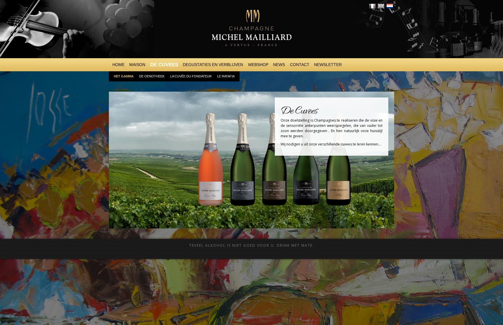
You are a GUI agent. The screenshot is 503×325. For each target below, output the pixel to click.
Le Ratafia (226, 76)
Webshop (258, 64)
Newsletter (328, 64)
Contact (299, 64)
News (279, 64)
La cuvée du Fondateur (191, 76)
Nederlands (389, 6)
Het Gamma (124, 76)
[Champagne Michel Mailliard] (251, 52)
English (381, 6)
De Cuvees (164, 65)
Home (118, 64)
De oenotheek (151, 76)
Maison (137, 64)
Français (372, 6)
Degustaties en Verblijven (213, 64)
